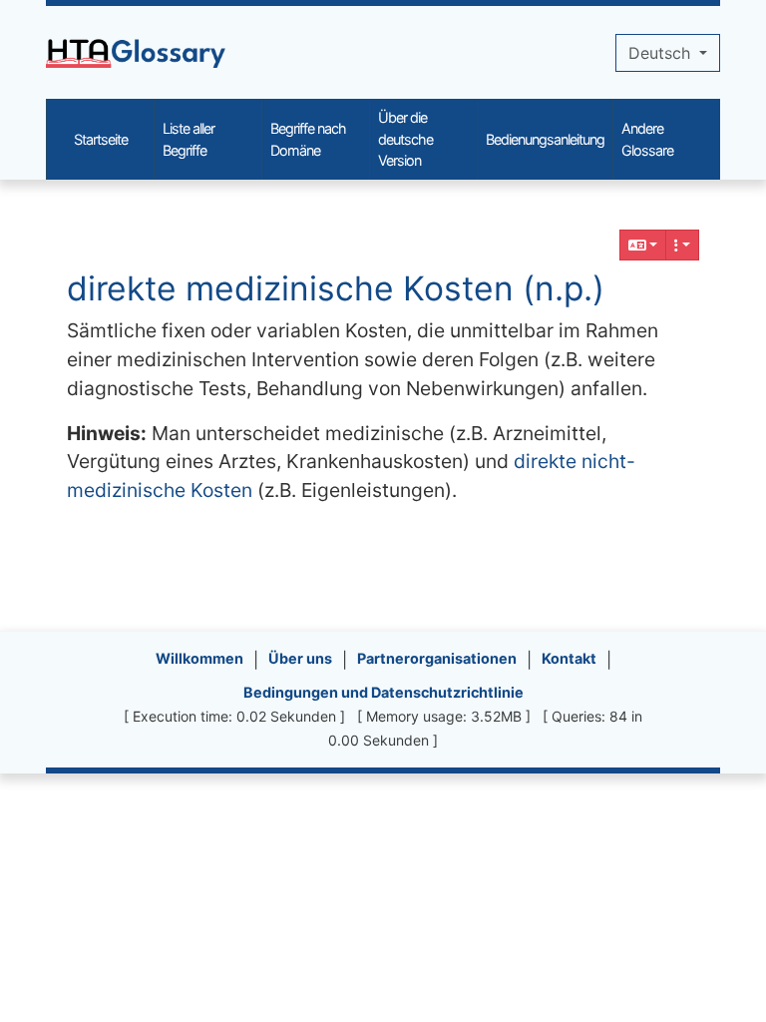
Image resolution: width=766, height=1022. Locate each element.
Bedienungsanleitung (545, 139)
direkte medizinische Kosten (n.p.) (335, 288)
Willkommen (199, 658)
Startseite (101, 139)
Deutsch (661, 53)
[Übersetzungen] (643, 245)
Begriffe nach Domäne (308, 139)
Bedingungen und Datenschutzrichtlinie (383, 692)
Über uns (300, 658)
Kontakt (569, 658)
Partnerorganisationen (437, 658)
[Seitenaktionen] (682, 245)
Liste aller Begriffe (188, 139)
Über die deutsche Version (405, 139)
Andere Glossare (647, 139)
